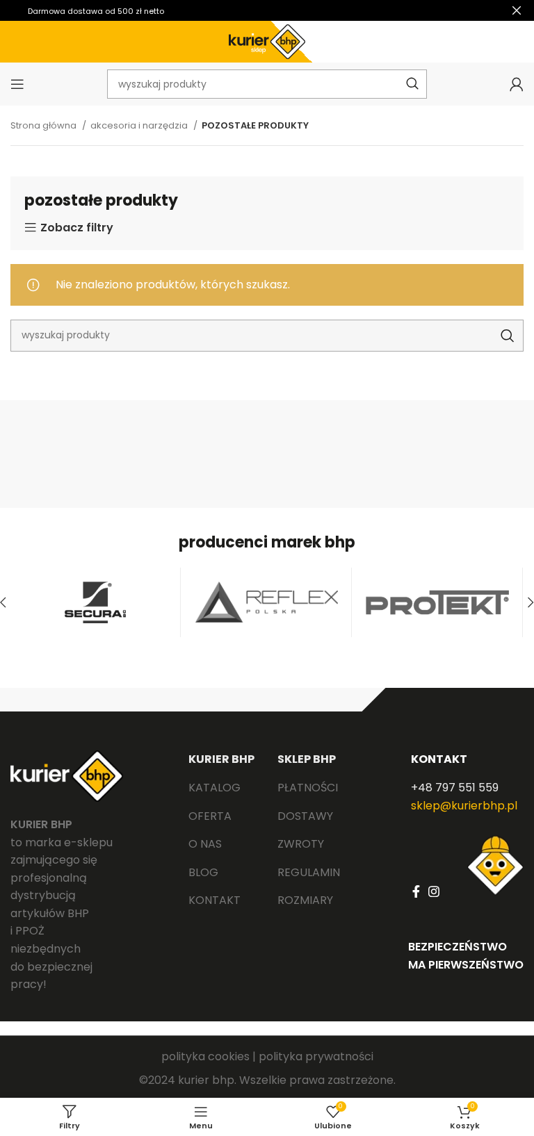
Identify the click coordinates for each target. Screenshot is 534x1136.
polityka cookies (205, 1056)
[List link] (222, 788)
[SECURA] (95, 602)
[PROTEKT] (437, 602)
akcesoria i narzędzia (140, 125)
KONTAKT (439, 759)
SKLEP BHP (306, 759)
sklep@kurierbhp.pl (464, 806)
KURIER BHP (221, 759)
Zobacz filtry (76, 228)
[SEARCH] (508, 336)
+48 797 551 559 (455, 788)
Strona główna (44, 125)
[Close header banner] (516, 10)
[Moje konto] (517, 84)
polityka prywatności (316, 1056)
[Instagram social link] (434, 891)
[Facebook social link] (416, 891)
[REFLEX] (266, 602)
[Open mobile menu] (17, 84)
